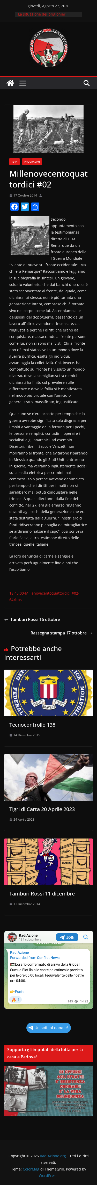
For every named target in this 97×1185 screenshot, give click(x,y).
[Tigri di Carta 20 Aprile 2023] (48, 758)
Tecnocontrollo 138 (32, 724)
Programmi (32, 161)
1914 (14, 161)
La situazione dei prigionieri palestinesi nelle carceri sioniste (46, 17)
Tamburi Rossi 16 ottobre (35, 619)
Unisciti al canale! (51, 1027)
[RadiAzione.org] (10, 83)
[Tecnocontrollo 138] (48, 673)
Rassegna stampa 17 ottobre (59, 633)
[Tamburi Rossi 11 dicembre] (48, 842)
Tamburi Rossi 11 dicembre (42, 893)
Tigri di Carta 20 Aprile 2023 (42, 809)
